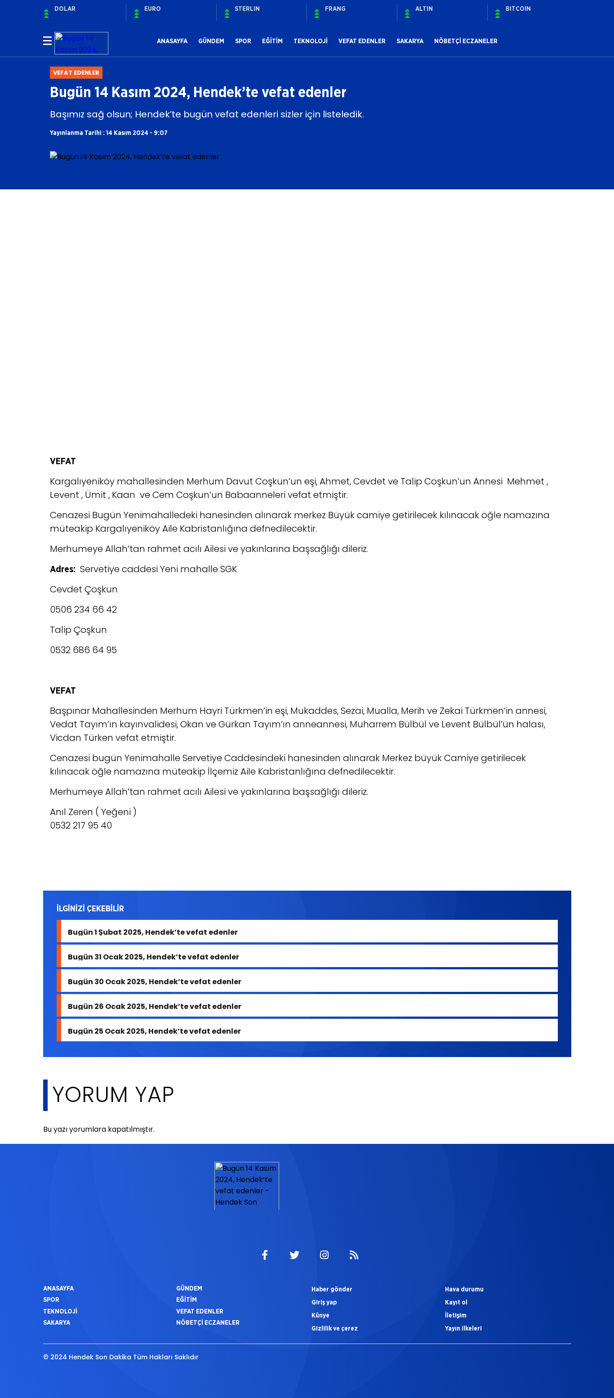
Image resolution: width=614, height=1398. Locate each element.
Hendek (67, 858)
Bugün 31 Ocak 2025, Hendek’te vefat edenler (153, 956)
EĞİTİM (272, 41)
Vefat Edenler (116, 858)
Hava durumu (464, 1289)
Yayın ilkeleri (463, 1328)
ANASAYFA (172, 41)
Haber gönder (331, 1289)
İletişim (456, 1315)
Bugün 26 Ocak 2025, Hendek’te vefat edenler (154, 1005)
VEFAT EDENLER (362, 41)
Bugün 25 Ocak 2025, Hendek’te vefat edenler (154, 1030)
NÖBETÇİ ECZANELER (466, 41)
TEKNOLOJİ (311, 41)
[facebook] (264, 1255)
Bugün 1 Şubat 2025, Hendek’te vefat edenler (153, 931)
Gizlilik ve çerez (334, 1328)
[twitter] (294, 1255)
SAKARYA (409, 41)
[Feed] (353, 1255)
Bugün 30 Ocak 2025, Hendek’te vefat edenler (154, 981)
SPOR (243, 41)
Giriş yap (324, 1302)
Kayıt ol (456, 1302)
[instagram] (324, 1255)
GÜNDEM (211, 41)
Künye (320, 1315)
